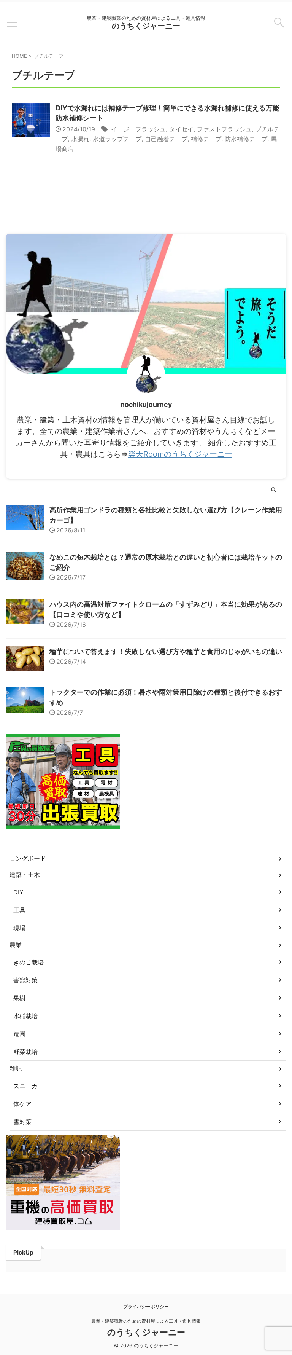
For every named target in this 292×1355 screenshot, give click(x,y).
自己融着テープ (166, 139)
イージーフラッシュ (138, 129)
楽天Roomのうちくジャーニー (180, 454)
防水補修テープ (246, 139)
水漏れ (80, 139)
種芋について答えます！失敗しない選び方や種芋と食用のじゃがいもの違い (165, 651)
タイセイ (181, 129)
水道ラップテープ (117, 139)
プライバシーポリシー (146, 1306)
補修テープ (206, 139)
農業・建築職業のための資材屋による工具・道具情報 (146, 1321)
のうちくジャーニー (146, 25)
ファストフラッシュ (224, 129)
